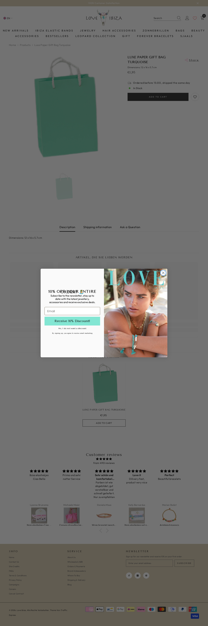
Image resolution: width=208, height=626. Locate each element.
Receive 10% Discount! (72, 321)
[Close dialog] (163, 273)
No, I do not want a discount (72, 328)
